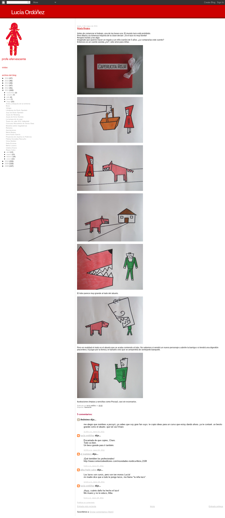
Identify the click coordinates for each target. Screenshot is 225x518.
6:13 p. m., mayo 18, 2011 (94, 498)
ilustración (87, 407)
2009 (7, 164)
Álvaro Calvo (10, 150)
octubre (10, 95)
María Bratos (11, 132)
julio (8, 97)
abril (8, 152)
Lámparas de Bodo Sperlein (16, 110)
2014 (7, 83)
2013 (7, 85)
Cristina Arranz (11, 148)
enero (9, 159)
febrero (10, 156)
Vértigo (8, 108)
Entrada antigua (216, 506)
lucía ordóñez (87, 435)
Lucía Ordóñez (27, 12)
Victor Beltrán (11, 141)
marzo (9, 154)
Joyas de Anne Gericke (15, 117)
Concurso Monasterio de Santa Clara (20, 123)
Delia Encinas (11, 143)
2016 (7, 78)
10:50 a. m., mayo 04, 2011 (94, 450)
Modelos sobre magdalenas (16, 126)
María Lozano (11, 145)
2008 (7, 166)
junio (9, 99)
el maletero (86, 454)
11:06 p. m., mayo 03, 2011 (94, 432)
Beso (8, 106)
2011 (7, 90)
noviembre (11, 93)
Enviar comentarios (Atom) (101, 512)
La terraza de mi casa (14, 119)
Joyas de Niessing (13, 115)
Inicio (152, 506)
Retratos (9, 128)
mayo (9, 101)
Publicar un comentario (86, 502)
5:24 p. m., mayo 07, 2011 (94, 466)
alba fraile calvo (88, 470)
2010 (7, 161)
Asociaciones (11, 130)
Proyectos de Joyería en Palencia (19, 137)
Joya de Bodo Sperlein (14, 112)
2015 (7, 81)
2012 (7, 88)
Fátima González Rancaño (16, 139)
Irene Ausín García (13, 134)
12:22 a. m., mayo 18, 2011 (94, 482)
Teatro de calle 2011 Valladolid (17, 121)
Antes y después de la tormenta (18, 104)
